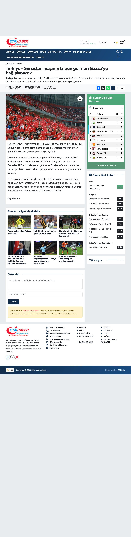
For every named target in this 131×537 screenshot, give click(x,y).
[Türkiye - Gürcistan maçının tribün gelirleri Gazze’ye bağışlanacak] (45, 117)
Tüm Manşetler (56, 342)
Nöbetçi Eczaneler (57, 328)
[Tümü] (122, 260)
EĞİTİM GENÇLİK (86, 342)
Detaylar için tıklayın (106, 165)
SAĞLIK (40, 57)
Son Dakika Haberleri (58, 345)
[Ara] (117, 52)
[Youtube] (17, 357)
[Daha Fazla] (113, 88)
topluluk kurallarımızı (31, 310)
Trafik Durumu (55, 336)
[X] (12, 357)
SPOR (43, 52)
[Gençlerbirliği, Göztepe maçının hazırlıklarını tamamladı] (71, 222)
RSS (11, 370)
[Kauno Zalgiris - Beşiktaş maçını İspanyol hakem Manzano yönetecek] (45, 247)
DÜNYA (67, 52)
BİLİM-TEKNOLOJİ (82, 52)
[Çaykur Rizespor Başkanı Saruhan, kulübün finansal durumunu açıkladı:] (19, 247)
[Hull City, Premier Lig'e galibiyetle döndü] (45, 222)
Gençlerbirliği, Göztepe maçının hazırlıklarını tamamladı (70, 233)
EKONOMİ (33, 52)
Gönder (13, 302)
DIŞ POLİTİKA (55, 52)
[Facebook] (8, 357)
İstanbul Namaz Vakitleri (60, 334)
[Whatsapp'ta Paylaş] (108, 88)
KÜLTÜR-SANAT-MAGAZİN (20, 57)
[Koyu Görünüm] (121, 52)
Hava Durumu (55, 331)
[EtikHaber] (17, 42)
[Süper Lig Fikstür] (122, 175)
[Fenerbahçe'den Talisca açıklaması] (19, 222)
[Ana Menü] (118, 57)
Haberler (10, 64)
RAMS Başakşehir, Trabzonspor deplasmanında (67, 258)
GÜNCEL (21, 52)
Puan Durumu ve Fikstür (59, 339)
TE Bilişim (121, 370)
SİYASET (10, 52)
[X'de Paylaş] (103, 88)
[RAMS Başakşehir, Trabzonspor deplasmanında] (71, 247)
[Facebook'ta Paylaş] (98, 88)
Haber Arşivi (55, 348)
